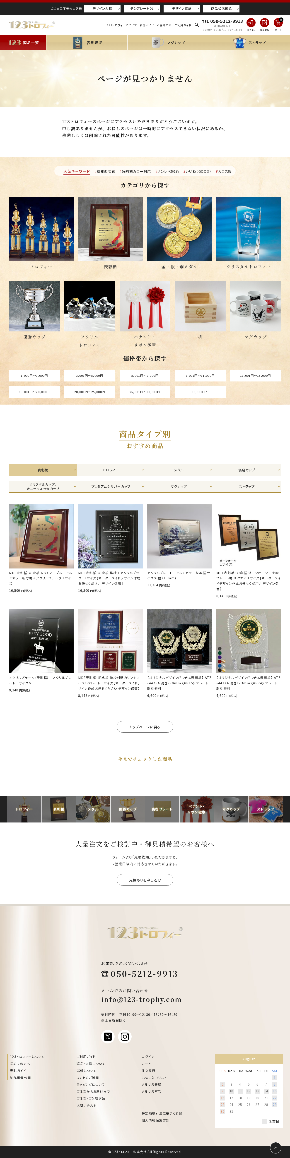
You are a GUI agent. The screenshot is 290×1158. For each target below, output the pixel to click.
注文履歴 (149, 1070)
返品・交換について (91, 1063)
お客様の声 (164, 25)
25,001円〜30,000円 (145, 392)
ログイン (148, 1056)
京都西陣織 (106, 171)
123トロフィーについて (122, 25)
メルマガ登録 (151, 1084)
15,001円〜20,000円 (34, 392)
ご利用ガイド (183, 25)
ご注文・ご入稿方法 (91, 1098)
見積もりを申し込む (145, 879)
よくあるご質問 (88, 1077)
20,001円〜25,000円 (89, 392)
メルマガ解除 (151, 1091)
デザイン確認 (181, 8)
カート (146, 1063)
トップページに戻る (145, 726)
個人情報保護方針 (155, 1120)
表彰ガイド (147, 25)
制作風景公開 (20, 1077)
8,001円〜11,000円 (200, 375)
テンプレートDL (142, 8)
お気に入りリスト (154, 1077)
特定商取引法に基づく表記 (162, 1113)
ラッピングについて (91, 1084)
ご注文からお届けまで (93, 1091)
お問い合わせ (87, 1105)
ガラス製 (225, 171)
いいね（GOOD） (199, 171)
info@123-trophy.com (141, 999)
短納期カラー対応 (136, 171)
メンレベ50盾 (168, 171)
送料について (87, 1070)
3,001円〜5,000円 (89, 375)
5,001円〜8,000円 (145, 375)
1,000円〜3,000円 (34, 375)
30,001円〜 (200, 392)
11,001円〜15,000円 (255, 375)
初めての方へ (20, 1063)
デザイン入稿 (102, 8)
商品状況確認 (221, 8)
